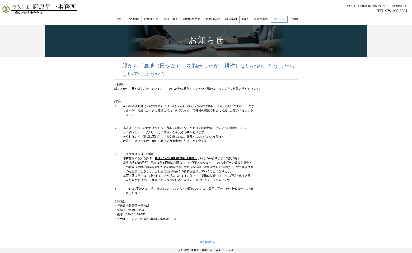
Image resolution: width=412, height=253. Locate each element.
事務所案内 (261, 19)
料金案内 (231, 19)
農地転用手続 (192, 19)
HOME (117, 19)
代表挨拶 (133, 19)
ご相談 (294, 19)
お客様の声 (151, 19)
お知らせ (279, 19)
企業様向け (213, 19)
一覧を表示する (206, 242)
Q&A (245, 19)
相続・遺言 (171, 19)
